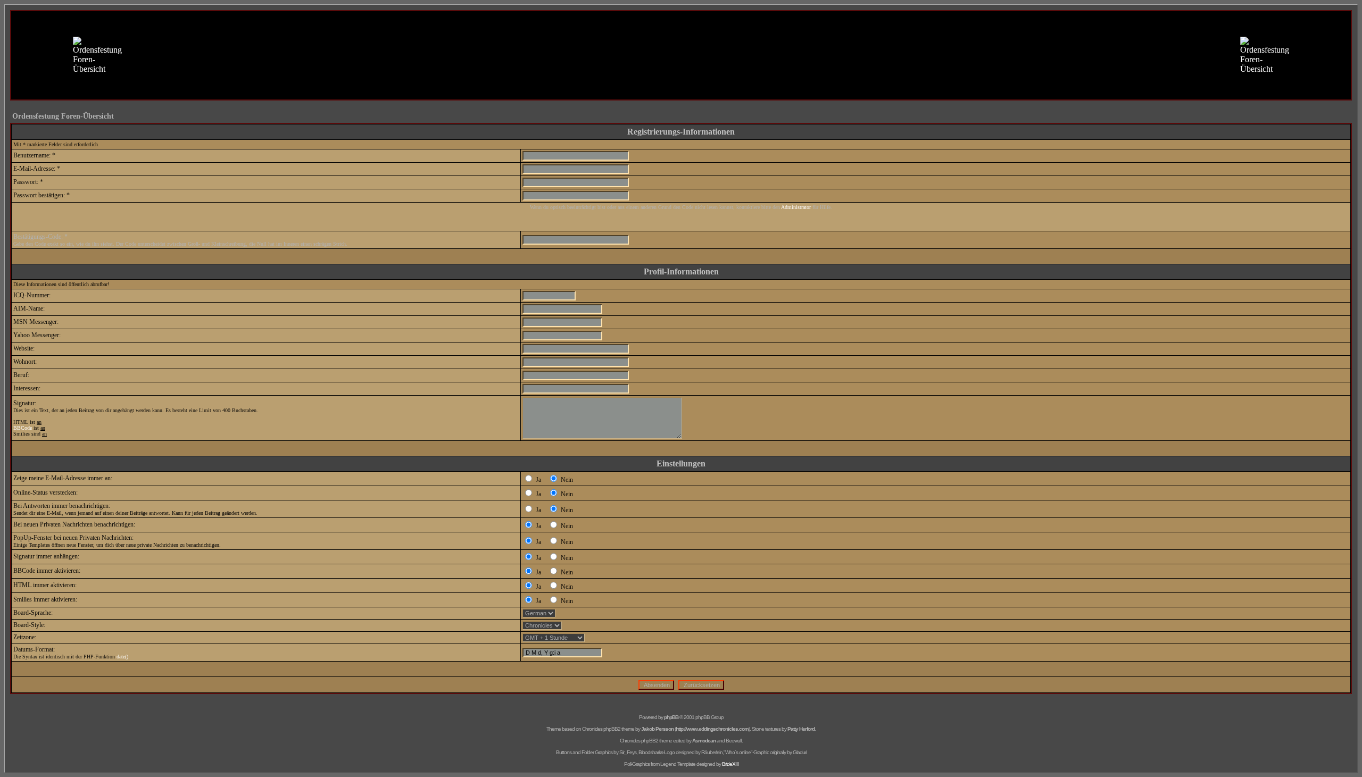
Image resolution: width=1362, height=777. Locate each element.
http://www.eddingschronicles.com (712, 729)
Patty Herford (801, 729)
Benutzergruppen (718, 80)
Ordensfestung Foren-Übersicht (63, 116)
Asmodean (704, 740)
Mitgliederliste (664, 80)
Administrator (796, 207)
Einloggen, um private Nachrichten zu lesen (685, 91)
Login (761, 91)
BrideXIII (730, 764)
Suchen (622, 80)
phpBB (671, 717)
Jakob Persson (657, 729)
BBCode (22, 428)
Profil (609, 91)
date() (122, 656)
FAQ (592, 80)
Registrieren (769, 80)
